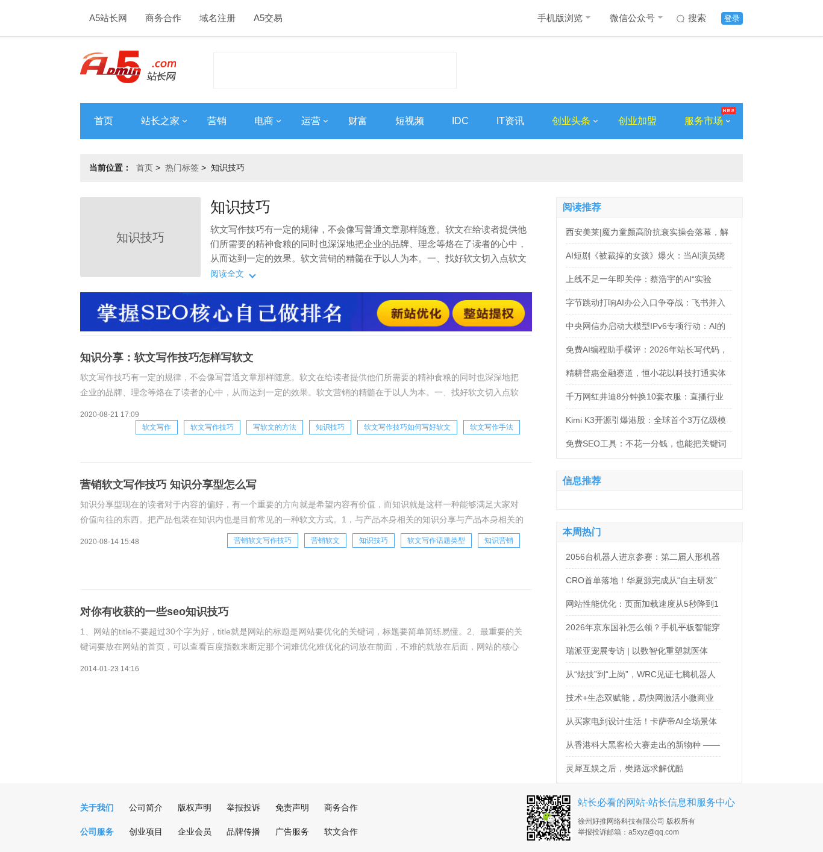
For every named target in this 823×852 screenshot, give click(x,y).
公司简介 (146, 807)
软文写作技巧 (212, 427)
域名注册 (217, 18)
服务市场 (703, 121)
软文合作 (341, 831)
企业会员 (194, 831)
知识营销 (498, 540)
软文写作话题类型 (436, 540)
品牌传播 (243, 831)
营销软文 (325, 540)
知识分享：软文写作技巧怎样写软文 (167, 357)
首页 (103, 121)
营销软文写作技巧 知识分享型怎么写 (168, 484)
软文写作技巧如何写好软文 (407, 427)
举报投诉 (243, 807)
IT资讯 (510, 121)
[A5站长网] (128, 67)
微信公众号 (632, 18)
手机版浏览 (560, 18)
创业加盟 (637, 121)
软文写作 (156, 427)
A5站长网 (108, 18)
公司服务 (97, 831)
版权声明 (194, 807)
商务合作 (163, 18)
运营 (311, 121)
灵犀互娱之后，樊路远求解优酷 (625, 768)
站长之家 (160, 121)
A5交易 (268, 18)
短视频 (409, 121)
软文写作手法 (491, 427)
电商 (264, 121)
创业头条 (571, 121)
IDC (460, 121)
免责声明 (292, 807)
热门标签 (182, 167)
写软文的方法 (274, 427)
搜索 (697, 18)
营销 (217, 121)
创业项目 (146, 831)
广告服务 (292, 831)
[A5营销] (306, 328)
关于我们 (97, 807)
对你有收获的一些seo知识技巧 (154, 612)
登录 (732, 18)
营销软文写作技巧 (263, 540)
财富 (358, 121)
